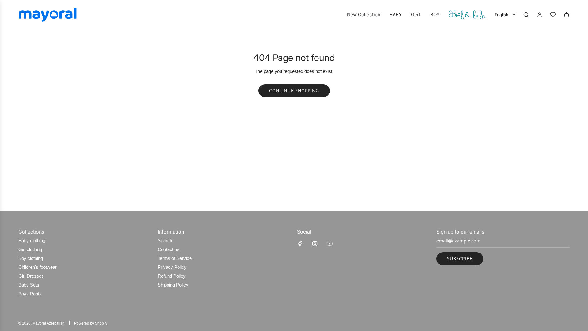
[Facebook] (300, 243)
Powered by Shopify (90, 323)
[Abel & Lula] (467, 14)
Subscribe (460, 258)
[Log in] (539, 14)
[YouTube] (329, 243)
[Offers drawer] (553, 14)
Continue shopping (294, 90)
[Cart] (566, 14)
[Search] (526, 14)
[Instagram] (315, 243)
